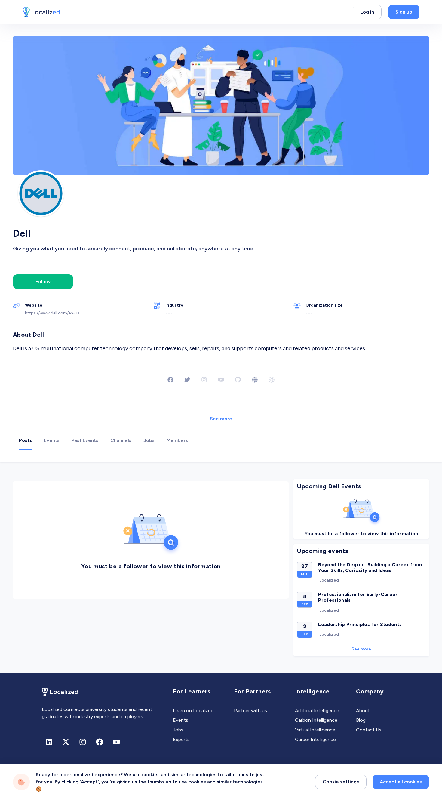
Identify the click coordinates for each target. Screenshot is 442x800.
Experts (181, 739)
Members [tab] (177, 440)
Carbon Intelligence (316, 720)
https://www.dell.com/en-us (52, 313)
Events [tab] (52, 440)
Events (180, 720)
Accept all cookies (401, 782)
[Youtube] (116, 742)
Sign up (403, 12)
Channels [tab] (120, 440)
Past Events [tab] (85, 440)
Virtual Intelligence (315, 730)
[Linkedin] (49, 742)
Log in (367, 12)
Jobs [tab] (149, 440)
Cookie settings (341, 782)
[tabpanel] (221, 567)
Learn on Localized (193, 710)
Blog (361, 720)
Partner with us (250, 710)
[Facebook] (170, 379)
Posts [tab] (25, 440)
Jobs (178, 730)
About (363, 710)
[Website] (254, 379)
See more (221, 419)
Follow (43, 281)
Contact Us (369, 730)
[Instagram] (82, 742)
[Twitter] (187, 379)
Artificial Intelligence (317, 710)
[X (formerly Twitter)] (66, 742)
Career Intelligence (315, 739)
